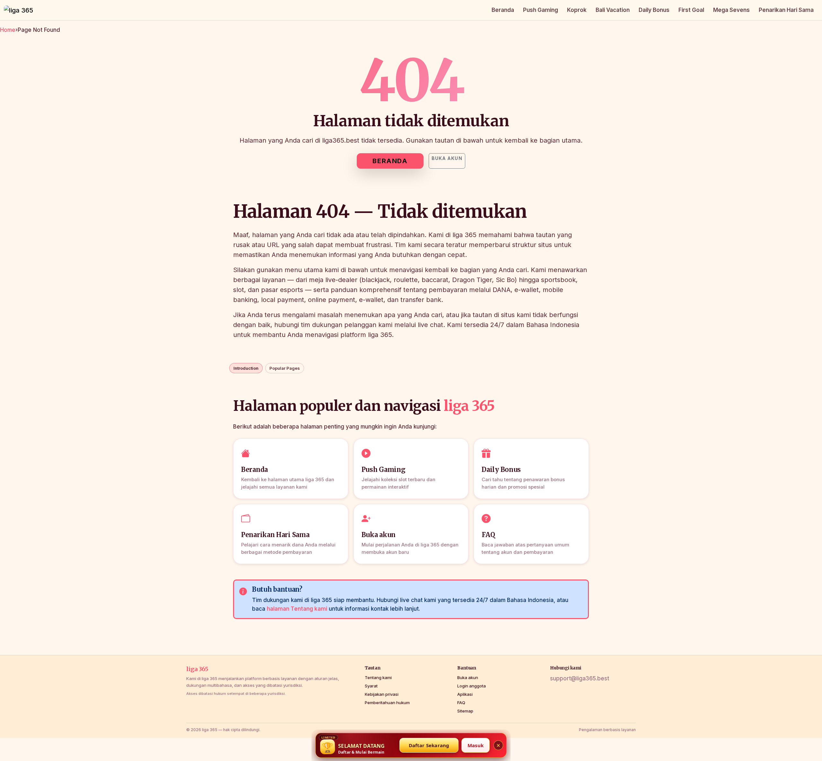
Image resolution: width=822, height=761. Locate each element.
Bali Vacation (613, 10)
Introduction (245, 368)
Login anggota (471, 685)
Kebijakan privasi (381, 694)
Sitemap (465, 710)
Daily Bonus (654, 10)
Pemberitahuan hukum (387, 702)
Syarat (371, 685)
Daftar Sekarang (429, 745)
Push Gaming (540, 10)
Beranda (503, 10)
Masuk (476, 745)
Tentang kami (378, 677)
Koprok (577, 10)
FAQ (461, 702)
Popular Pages (284, 368)
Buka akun (447, 158)
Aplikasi (465, 694)
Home (7, 30)
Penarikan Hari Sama (786, 10)
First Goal (691, 10)
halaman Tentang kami (297, 609)
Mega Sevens (731, 10)
